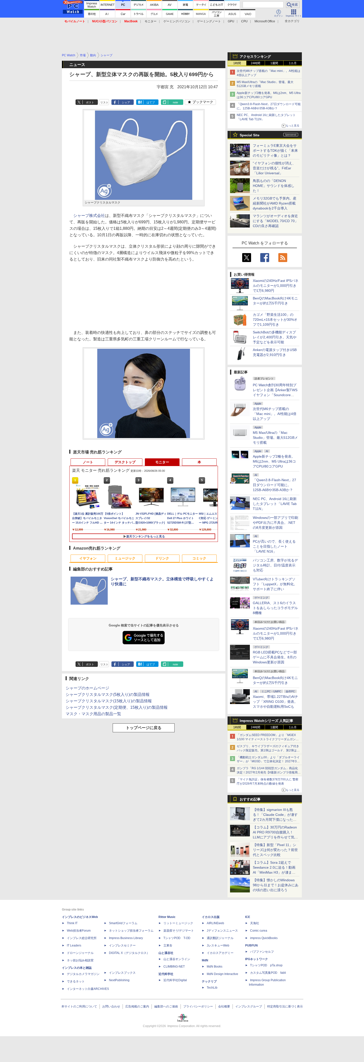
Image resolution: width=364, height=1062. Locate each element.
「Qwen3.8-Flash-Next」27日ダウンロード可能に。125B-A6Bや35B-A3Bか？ (274, 485)
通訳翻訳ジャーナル (220, 938)
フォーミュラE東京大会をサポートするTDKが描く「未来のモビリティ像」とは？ (275, 150)
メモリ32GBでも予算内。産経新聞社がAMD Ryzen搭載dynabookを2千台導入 (274, 203)
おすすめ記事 (250, 799)
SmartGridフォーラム (123, 923)
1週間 (274, 63)
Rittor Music (167, 917)
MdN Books (214, 966)
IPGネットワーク (256, 959)
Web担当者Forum (79, 930)
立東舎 (167, 945)
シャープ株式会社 (89, 215)
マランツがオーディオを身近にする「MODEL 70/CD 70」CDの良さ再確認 (275, 221)
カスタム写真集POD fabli (268, 972)
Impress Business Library (126, 938)
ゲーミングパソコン (176, 21)
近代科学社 (165, 974)
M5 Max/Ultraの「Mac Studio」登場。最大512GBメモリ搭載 (275, 437)
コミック (199, 558)
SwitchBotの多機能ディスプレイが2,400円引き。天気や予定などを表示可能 (274, 337)
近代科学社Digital (175, 980)
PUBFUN (251, 945)
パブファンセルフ (262, 951)
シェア (126, 102)
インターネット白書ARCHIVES (88, 989)
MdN (205, 960)
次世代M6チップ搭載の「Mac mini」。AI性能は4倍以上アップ (274, 414)
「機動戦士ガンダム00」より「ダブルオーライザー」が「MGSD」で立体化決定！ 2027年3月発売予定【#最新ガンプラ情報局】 (268, 761)
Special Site (250, 135)
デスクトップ (125, 462)
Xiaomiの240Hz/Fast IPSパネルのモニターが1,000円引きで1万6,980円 (275, 286)
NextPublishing (119, 980)
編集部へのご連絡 (166, 1006)
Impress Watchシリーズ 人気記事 (266, 721)
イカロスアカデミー (220, 953)
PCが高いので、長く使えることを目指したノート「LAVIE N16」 (274, 546)
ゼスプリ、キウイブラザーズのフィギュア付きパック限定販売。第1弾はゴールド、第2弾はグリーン (268, 750)
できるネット (76, 981)
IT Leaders (74, 945)
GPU (231, 21)
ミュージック (125, 558)
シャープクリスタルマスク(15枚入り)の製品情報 (109, 701)
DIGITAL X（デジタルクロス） (129, 953)
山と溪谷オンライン (176, 959)
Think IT (72, 923)
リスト (104, 102)
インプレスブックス (122, 972)
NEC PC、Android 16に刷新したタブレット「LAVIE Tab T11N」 (275, 504)
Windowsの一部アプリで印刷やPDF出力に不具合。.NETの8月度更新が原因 (275, 523)
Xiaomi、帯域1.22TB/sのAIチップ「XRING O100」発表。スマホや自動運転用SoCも (275, 701)
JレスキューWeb (218, 945)
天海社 (254, 923)
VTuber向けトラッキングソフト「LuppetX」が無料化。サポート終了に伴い (275, 584)
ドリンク (162, 558)
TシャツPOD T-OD (176, 938)
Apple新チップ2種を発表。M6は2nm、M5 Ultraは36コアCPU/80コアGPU (274, 461)
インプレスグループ (248, 1006)
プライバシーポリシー (198, 1006)
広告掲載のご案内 (137, 1006)
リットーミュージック (178, 923)
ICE (247, 917)
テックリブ (209, 981)
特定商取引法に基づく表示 (285, 1006)
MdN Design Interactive (222, 974)
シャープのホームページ (87, 688)
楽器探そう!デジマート (178, 930)
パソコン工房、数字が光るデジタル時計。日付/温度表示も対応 (275, 565)
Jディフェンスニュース (222, 930)
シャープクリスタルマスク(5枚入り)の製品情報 (108, 694)
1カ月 (293, 63)
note (175, 102)
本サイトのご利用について (79, 1006)
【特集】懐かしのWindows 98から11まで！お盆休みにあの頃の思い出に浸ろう (275, 885)
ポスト (90, 102)
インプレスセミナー (122, 945)
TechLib (212, 987)
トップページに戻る (143, 728)
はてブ (151, 102)
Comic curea (258, 930)
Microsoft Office (265, 21)
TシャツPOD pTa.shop (266, 965)
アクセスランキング (255, 57)
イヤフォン (88, 558)
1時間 (237, 63)
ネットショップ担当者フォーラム (131, 930)
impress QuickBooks (264, 938)
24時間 (255, 63)
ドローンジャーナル (80, 953)
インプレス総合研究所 (82, 938)
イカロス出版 (211, 917)
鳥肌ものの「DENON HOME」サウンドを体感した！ (273, 186)
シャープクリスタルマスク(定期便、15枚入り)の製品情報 (117, 707)
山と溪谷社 (165, 953)
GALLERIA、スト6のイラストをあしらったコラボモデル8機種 (275, 608)
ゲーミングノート (209, 21)
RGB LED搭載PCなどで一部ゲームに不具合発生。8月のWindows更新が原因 (275, 657)
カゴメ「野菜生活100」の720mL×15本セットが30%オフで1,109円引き (275, 319)
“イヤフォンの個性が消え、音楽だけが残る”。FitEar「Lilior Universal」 (274, 168)
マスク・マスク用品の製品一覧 (93, 714)
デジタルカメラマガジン (83, 974)
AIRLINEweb (215, 923)
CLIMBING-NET (174, 966)
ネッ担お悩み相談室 (80, 960)
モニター (150, 21)
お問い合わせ (111, 1006)
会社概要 (224, 1006)
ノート (88, 462)
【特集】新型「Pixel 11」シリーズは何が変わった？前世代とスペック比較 (275, 850)
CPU (244, 21)
